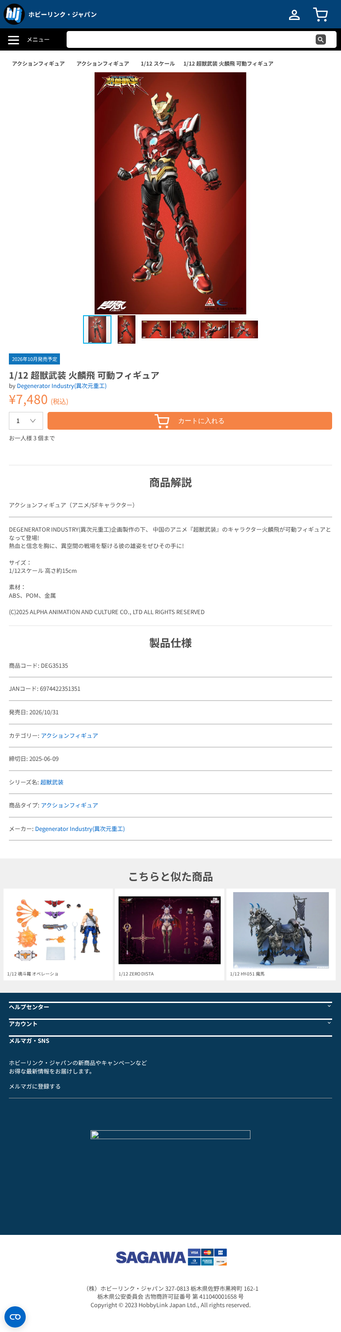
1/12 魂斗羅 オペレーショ (33, 973)
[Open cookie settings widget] (15, 1317)
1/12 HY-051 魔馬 (247, 973)
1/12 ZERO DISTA (136, 973)
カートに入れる (201, 420)
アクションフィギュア (38, 63)
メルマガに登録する (35, 1086)
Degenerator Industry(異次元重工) (62, 385)
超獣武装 (51, 782)
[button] (316, 88)
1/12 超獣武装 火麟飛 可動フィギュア (228, 63)
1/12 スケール (158, 63)
